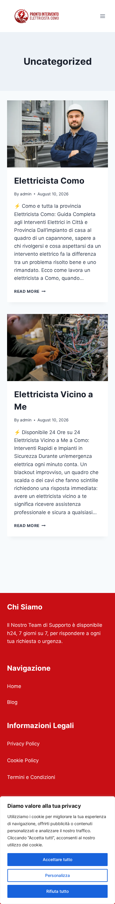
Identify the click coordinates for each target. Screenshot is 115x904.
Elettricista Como (49, 181)
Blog (12, 702)
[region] (57, 850)
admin (26, 194)
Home (14, 686)
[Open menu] (102, 16)
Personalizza (57, 875)
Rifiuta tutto (57, 891)
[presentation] (57, 133)
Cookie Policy (23, 760)
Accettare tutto (57, 859)
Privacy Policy (23, 744)
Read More (30, 291)
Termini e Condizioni (31, 777)
